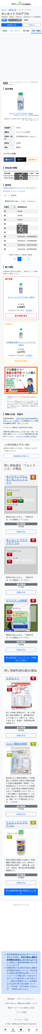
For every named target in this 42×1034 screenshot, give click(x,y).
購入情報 (26, 31)
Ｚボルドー (12, 678)
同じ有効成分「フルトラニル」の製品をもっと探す (21, 659)
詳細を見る (21, 532)
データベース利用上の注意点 (26, 436)
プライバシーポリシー (25, 999)
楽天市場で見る (21, 316)
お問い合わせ (10, 1003)
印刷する (32, 25)
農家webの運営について (27, 1003)
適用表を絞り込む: (12, 201)
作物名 (6, 207)
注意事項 (29, 310)
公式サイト (32, 136)
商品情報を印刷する (21, 456)
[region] (21, 227)
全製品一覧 (12, 10)
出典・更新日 (36, 31)
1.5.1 (26, 1019)
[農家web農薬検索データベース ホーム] (21, 3)
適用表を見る (11, 25)
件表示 (13, 195)
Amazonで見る (21, 361)
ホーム (3, 10)
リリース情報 (21, 1012)
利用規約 (11, 999)
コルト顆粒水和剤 (16, 743)
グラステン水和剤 (16, 600)
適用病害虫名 (22, 207)
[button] (29, 1031)
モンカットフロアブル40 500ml (21, 113)
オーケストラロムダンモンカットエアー (17, 479)
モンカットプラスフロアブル (17, 541)
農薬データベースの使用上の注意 (21, 1008)
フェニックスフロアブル (17, 824)
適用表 (5, 31)
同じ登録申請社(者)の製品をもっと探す (21, 891)
